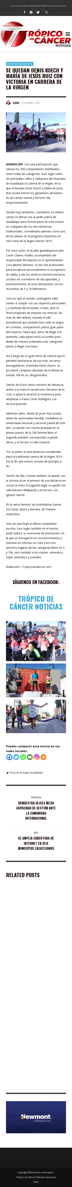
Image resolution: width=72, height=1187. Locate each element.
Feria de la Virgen (20, 772)
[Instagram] (31, 12)
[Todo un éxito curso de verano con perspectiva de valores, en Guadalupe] (29, 1014)
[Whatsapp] (23, 757)
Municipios (26, 63)
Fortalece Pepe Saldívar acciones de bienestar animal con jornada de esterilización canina (31, 986)
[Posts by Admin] (8, 102)
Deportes (12, 63)
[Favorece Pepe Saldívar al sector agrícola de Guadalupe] (29, 1064)
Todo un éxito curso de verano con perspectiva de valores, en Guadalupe (32, 1037)
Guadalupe (36, 772)
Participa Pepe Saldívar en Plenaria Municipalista (30, 934)
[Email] (30, 757)
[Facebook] (25, 12)
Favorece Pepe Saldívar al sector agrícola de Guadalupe (36, 1087)
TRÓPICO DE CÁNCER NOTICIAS (36, 602)
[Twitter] (38, 12)
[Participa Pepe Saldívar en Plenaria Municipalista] (29, 912)
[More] (43, 757)
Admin (16, 103)
